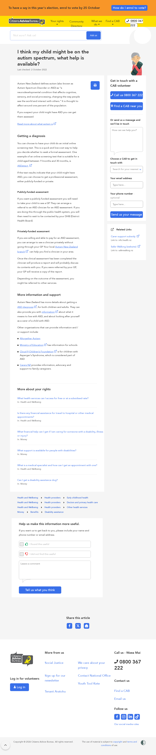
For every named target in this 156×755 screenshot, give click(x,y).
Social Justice (54, 663)
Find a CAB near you (127, 106)
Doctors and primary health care (82, 502)
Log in (20, 687)
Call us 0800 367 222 (128, 95)
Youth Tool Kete (89, 683)
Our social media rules (126, 724)
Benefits (34, 512)
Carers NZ (25, 365)
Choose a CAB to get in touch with (123, 160)
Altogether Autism (30, 338)
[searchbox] (48, 35)
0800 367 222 (127, 665)
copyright (118, 741)
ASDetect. (23, 166)
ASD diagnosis (25, 307)
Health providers (52, 497)
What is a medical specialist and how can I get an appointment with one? (57, 465)
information (48, 312)
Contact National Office (94, 676)
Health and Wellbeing (28, 497)
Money (21, 512)
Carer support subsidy (123, 236)
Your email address (121, 178)
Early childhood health (77, 497)
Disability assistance (54, 512)
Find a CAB (122, 691)
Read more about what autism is (35, 124)
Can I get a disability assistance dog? (37, 480)
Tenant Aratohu (55, 691)
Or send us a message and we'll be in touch (125, 122)
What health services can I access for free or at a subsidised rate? (53, 398)
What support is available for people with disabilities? (46, 450)
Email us (120, 699)
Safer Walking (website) (124, 246)
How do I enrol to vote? (129, 8)
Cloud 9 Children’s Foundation (36, 351)
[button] (57, 24)
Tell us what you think (40, 590)
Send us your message (126, 215)
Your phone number (122, 195)
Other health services (77, 507)
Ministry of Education (31, 345)
